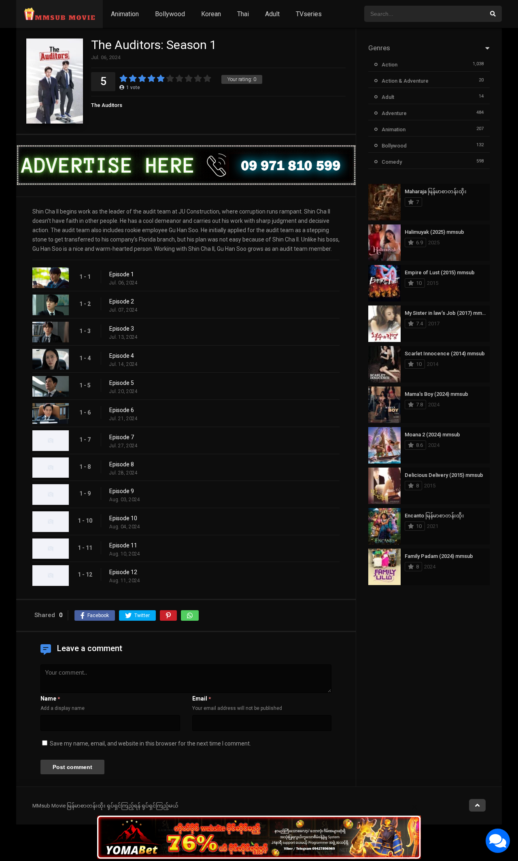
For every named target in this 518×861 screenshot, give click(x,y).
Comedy (392, 162)
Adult (272, 14)
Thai (243, 14)
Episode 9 (121, 491)
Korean (211, 14)
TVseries (309, 14)
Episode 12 (123, 572)
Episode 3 (121, 328)
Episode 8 (121, 464)
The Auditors (106, 105)
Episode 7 (121, 437)
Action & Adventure (405, 81)
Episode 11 (123, 545)
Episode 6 (121, 410)
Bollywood (170, 14)
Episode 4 (121, 356)
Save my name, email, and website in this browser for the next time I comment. (150, 743)
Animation (125, 14)
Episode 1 (121, 274)
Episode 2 (121, 301)
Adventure (394, 113)
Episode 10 (123, 518)
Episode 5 (121, 383)
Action (389, 65)
